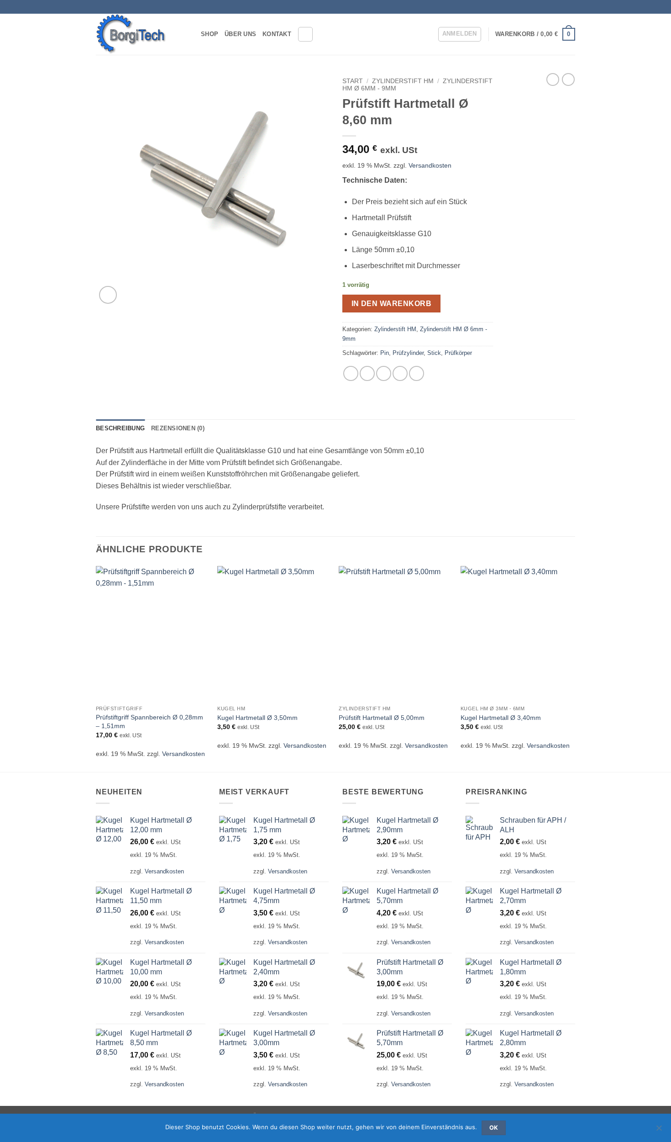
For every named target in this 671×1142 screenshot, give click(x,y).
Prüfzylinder (408, 352)
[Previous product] (568, 79)
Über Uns (240, 34)
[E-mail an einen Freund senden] (383, 373)
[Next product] (552, 79)
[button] (459, 34)
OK (493, 1127)
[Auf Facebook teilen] (350, 373)
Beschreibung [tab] (120, 428)
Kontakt (276, 34)
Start (352, 81)
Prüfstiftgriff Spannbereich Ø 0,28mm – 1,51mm (149, 722)
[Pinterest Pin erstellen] (400, 373)
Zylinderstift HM (403, 81)
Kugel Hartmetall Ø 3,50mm (257, 717)
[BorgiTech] (141, 34)
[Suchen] (305, 34)
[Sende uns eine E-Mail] (570, 7)
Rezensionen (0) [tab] (177, 428)
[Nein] (658, 1130)
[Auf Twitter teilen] (367, 373)
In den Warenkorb (391, 303)
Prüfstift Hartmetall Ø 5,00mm (382, 717)
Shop (209, 34)
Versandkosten (430, 165)
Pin (384, 352)
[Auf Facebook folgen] (562, 7)
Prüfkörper (458, 352)
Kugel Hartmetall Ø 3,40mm (501, 717)
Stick (434, 352)
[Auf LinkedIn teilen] (416, 373)
